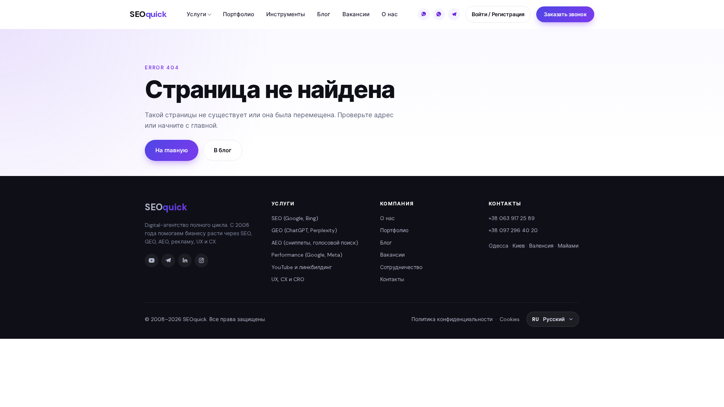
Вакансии (356, 14)
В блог (223, 150)
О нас (390, 14)
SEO (148, 14)
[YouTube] (151, 260)
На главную (171, 150)
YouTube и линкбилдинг (302, 267)
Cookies (510, 319)
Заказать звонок (565, 14)
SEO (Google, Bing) (295, 218)
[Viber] (424, 14)
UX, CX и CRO (288, 279)
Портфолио (238, 14)
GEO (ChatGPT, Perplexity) (304, 230)
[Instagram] (201, 260)
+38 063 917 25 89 (512, 218)
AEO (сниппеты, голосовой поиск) (315, 242)
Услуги (196, 14)
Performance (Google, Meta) (307, 254)
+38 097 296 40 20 (513, 230)
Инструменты (285, 14)
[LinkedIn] (185, 260)
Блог (323, 14)
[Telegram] (454, 14)
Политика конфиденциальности (451, 319)
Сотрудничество (401, 267)
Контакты (392, 279)
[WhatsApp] (439, 14)
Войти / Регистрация (498, 14)
